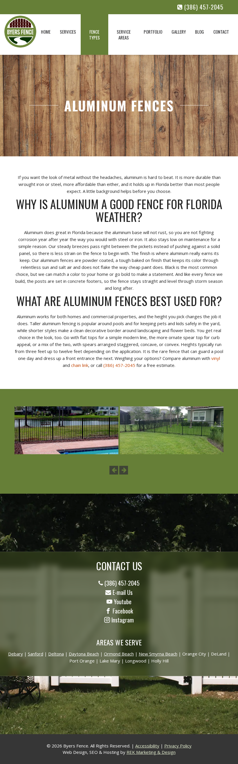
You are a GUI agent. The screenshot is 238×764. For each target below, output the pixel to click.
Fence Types (94, 34)
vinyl (215, 358)
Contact (221, 31)
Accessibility (147, 746)
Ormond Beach (119, 654)
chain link (79, 365)
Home (46, 31)
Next (123, 470)
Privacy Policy (178, 746)
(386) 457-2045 (203, 7)
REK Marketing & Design (151, 752)
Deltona (56, 654)
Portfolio (153, 31)
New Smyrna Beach (158, 654)
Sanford (35, 654)
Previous (113, 470)
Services (68, 31)
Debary (15, 654)
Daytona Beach (84, 654)
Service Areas (124, 34)
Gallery (179, 31)
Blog (199, 31)
